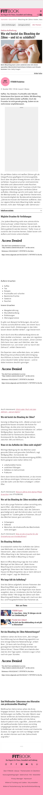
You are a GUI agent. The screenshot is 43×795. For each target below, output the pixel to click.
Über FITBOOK (8, 771)
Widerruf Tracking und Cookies (16, 782)
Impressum (28, 779)
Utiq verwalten (33, 782)
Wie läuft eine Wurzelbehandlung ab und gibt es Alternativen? (27, 623)
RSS (30, 775)
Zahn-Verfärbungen (9, 25)
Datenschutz (24, 775)
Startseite (4, 19)
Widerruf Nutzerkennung (12, 786)
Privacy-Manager (17, 779)
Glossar (17, 771)
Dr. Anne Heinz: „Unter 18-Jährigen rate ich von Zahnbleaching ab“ (26, 614)
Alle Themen (36, 25)
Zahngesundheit (24, 25)
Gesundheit (13, 19)
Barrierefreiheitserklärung (31, 786)
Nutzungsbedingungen (11, 775)
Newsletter (36, 775)
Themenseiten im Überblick (30, 771)
